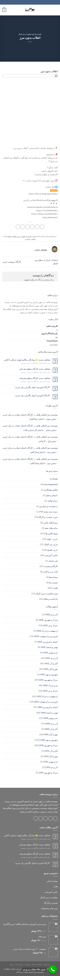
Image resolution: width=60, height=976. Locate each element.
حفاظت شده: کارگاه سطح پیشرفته (34, 378)
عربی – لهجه (52, 539)
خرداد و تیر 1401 (50, 690)
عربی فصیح (52, 550)
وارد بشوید (29, 279)
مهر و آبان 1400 (51, 734)
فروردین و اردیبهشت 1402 (46, 636)
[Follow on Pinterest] (36, 818)
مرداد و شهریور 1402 (48, 619)
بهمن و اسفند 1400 (49, 712)
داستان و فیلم (52, 495)
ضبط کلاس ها (52, 533)
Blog (27, 965)
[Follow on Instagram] (50, 818)
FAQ (11, 965)
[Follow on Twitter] (45, 818)
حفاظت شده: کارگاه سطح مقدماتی (34, 369)
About (47, 965)
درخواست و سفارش (48, 506)
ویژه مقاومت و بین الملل (26, 34)
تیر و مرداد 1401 (50, 685)
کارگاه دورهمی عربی (11, 261)
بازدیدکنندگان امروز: (49, 333)
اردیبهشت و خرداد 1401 (47, 696)
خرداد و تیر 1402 (50, 625)
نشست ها (38, 34)
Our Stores (37, 965)
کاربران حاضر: (52, 326)
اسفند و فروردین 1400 (47, 707)
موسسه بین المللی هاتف (47, 414)
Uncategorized (51, 484)
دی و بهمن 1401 (50, 652)
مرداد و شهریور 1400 (48, 745)
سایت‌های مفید (51, 528)
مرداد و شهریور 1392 (48, 772)
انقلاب (33, 239)
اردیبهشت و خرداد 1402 (47, 630)
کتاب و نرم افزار (50, 571)
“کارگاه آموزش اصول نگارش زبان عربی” (32, 387)
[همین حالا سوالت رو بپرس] (52, 969)
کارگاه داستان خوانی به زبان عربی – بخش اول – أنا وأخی (30, 438)
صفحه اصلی (52, 881)
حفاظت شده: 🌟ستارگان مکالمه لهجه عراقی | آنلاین (27, 360)
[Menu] (56, 10)
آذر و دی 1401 (51, 658)
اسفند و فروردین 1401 (47, 641)
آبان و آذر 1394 (51, 751)
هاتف (55, 588)
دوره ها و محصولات (49, 908)
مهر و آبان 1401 (51, 669)
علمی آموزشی (51, 555)
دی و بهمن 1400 (50, 718)
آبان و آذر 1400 (51, 729)
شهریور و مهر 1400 (49, 740)
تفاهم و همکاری (51, 489)
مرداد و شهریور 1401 (48, 679)
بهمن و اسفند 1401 (49, 647)
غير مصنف (53, 560)
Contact (19, 965)
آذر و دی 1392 (51, 767)
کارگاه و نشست (51, 566)
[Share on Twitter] (32, 226)
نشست (27, 239)
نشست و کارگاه (51, 903)
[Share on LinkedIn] (18, 226)
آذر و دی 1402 (51, 614)
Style (55, 479)
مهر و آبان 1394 (51, 756)
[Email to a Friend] (27, 226)
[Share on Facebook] (37, 226)
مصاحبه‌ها (53, 577)
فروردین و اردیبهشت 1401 (46, 701)
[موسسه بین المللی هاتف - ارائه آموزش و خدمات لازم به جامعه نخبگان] (30, 10)
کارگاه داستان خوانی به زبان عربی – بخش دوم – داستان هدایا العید (30, 449)
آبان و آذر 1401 (51, 663)
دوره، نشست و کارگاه (48, 517)
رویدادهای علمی (50, 522)
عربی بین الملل (51, 544)
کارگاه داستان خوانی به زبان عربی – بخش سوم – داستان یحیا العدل (30, 416)
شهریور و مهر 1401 (49, 674)
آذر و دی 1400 (51, 723)
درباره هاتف (52, 500)
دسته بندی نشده (51, 511)
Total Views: (52, 341)
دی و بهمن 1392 (50, 761)
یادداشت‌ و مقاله (50, 599)
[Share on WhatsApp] (42, 226)
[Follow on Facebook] (55, 818)
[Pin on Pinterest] (22, 226)
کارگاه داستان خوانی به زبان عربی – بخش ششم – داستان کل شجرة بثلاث (30, 427)
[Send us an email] (40, 818)
